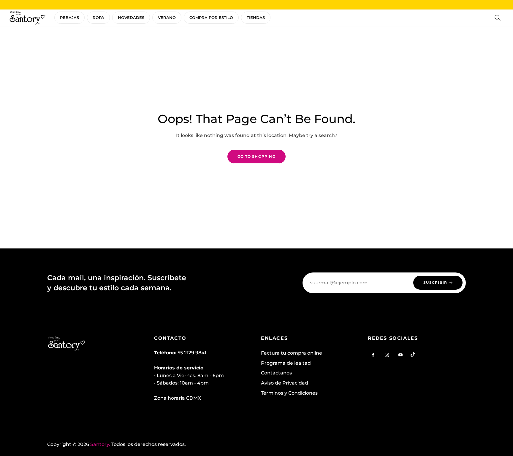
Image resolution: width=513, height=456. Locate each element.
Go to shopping (257, 156)
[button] (497, 17)
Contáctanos (276, 373)
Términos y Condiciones (289, 393)
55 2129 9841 (192, 352)
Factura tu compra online (291, 353)
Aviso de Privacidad (284, 383)
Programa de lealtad (286, 363)
